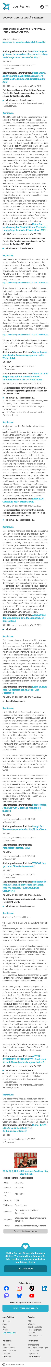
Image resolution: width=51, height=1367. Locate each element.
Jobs (4, 1324)
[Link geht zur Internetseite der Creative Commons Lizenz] (3, 1364)
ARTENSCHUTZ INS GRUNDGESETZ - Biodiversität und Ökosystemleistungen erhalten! (24, 1059)
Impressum (33, 1353)
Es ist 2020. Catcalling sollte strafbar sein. (23, 500)
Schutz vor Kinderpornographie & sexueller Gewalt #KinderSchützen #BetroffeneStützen (25, 376)
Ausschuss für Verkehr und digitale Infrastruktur (24, 42)
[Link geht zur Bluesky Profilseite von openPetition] (19, 1295)
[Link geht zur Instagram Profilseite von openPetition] (19, 1288)
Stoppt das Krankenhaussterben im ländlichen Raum (24, 828)
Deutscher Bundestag (16, 29)
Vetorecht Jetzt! (35, 1335)
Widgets (31, 1324)
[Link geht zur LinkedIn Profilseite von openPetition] (44, 1288)
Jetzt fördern (25, 1268)
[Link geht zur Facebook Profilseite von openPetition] (6, 1288)
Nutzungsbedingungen (38, 1348)
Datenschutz (33, 1350)
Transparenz (33, 1345)
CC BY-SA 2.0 (9, 1171)
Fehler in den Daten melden (25, 1231)
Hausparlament (34, 1330)
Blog (4, 1327)
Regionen (6, 1356)
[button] (42, 7)
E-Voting (31, 1333)
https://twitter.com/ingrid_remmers (30, 1226)
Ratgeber (6, 1345)
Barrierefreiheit (34, 1356)
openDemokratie (35, 1327)
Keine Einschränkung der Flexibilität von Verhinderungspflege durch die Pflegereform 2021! (24, 227)
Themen (6, 1353)
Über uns (6, 1321)
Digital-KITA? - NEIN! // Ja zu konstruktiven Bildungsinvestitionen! (25, 1127)
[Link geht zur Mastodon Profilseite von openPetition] (6, 1295)
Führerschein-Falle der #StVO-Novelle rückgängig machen (24, 807)
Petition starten (9, 1350)
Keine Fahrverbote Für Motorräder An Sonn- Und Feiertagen (25, 689)
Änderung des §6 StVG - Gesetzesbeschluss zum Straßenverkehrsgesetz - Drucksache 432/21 (25, 54)
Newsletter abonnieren (25, 1308)
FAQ (30, 1321)
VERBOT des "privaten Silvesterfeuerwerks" (24, 865)
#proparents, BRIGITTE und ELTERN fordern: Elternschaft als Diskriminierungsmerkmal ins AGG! (24, 77)
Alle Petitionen (8, 1348)
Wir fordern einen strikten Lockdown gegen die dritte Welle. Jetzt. (25, 355)
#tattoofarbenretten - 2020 (16, 847)
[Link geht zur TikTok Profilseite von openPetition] (31, 1288)
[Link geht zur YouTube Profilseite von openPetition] (31, 1295)
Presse (5, 1330)
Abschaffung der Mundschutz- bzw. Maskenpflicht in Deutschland (24, 617)
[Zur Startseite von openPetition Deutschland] (16, 6)
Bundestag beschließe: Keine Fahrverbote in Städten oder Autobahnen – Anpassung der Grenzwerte (24, 886)
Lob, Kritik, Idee (9, 1333)
